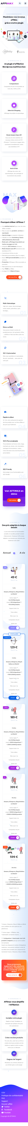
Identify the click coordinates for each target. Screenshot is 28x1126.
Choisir (13, 628)
